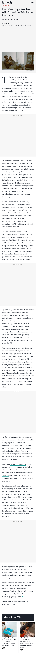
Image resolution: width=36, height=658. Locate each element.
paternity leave (10, 470)
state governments (8, 105)
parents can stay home (18, 464)
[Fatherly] (7, 2)
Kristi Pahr (7, 23)
